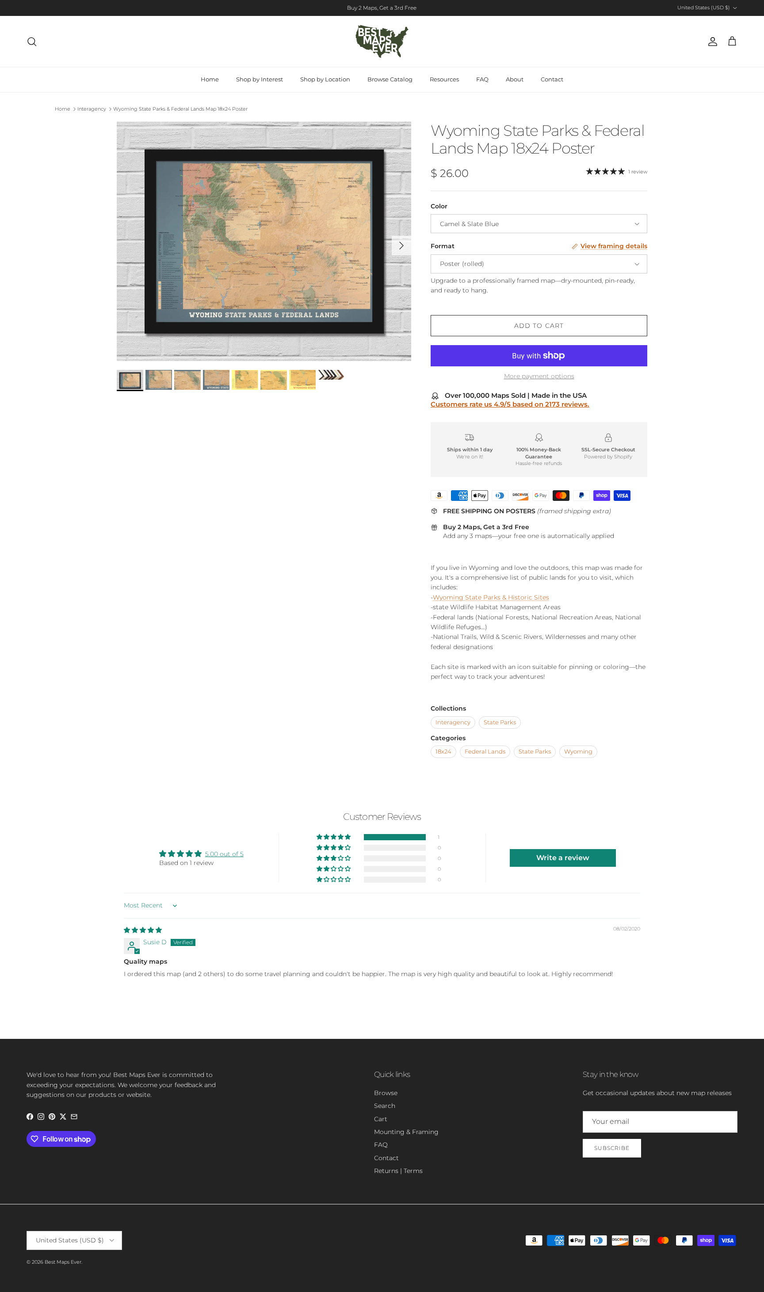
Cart (380, 1119)
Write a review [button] (562, 858)
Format (443, 246)
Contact (552, 79)
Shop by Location (325, 79)
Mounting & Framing (406, 1132)
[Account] (711, 41)
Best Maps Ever (63, 1262)
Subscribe (612, 1148)
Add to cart (539, 326)
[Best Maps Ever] (382, 41)
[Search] (32, 41)
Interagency (91, 109)
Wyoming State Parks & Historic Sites (491, 597)
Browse (385, 1093)
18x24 (443, 751)
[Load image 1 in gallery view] (264, 241)
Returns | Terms (398, 1171)
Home (210, 79)
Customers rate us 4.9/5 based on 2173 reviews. (510, 404)
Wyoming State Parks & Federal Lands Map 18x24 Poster (180, 109)
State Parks (500, 722)
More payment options (539, 376)
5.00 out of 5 (224, 854)
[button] (334, 837)
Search (384, 1106)
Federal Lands (485, 751)
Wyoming (578, 751)
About (514, 79)
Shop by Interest (259, 79)
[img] (143, 930)
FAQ (482, 79)
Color (439, 206)
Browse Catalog (390, 79)
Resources (444, 79)
